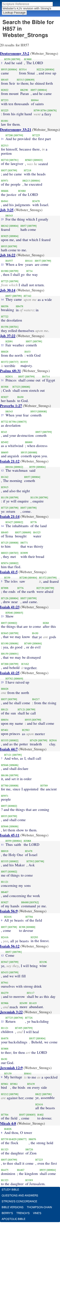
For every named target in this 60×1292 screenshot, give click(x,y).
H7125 (4, 542)
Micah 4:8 (8, 1123)
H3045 (4, 633)
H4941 (4, 201)
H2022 (4, 90)
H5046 (9, 613)
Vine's (37, 1213)
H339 (7, 577)
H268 (46, 623)
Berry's (7, 1213)
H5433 (4, 972)
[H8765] (13, 553)
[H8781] (13, 160)
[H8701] (13, 327)
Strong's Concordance (19, 1201)
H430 (20, 397)
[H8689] (29, 79)
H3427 (9, 522)
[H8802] (18, 467)
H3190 (4, 643)
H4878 (4, 1038)
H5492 (4, 442)
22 (2, 264)
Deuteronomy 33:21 (15, 129)
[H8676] (52, 110)
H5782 (9, 678)
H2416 (8, 917)
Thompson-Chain (39, 1207)
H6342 (4, 226)
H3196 (43, 962)
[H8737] (13, 362)
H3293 (34, 937)
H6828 (4, 351)
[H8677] (22, 1139)
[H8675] (22, 421)
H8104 (9, 467)
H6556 (4, 306)
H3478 (36, 201)
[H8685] (18, 613)
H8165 (4, 79)
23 (2, 616)
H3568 (4, 387)
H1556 (4, 327)
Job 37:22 (7, 335)
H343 (4, 432)
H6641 (28, 1073)
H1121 (4, 882)
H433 (27, 351)
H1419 (33, 1003)
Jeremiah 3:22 (11, 1012)
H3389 (29, 1180)
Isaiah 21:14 (10, 516)
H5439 (31, 1084)
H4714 (46, 376)
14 (2, 299)
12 (2, 470)
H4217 (36, 699)
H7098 (4, 588)
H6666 (4, 191)
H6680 (25, 902)
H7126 (4, 598)
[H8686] (25, 387)
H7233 (4, 100)
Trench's (23, 1213)
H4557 (9, 261)
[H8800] (42, 411)
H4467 (20, 1170)
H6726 (29, 1149)
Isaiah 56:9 (9, 911)
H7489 (28, 643)
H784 (43, 110)
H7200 (9, 135)
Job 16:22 (7, 255)
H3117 (30, 993)
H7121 (21, 709)
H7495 (18, 1028)
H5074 (4, 563)
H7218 (27, 170)
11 (2, 844)
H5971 (4, 180)
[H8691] (13, 653)
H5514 (22, 69)
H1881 (4, 121)
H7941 (4, 982)
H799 (37, 110)
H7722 (4, 316)
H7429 (33, 740)
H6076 (32, 1139)
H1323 (4, 1149)
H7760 (4, 785)
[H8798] (43, 497)
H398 (22, 927)
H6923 (4, 553)
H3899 (24, 553)
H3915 (4, 487)
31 (2, 380)
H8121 (4, 709)
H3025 (4, 236)
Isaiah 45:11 (10, 835)
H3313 (20, 79)
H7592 (30, 861)
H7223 (39, 1159)
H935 (4, 69)
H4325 (37, 532)
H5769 (44, 785)
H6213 (26, 180)
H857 (34, 90)
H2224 (40, 69)
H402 (40, 1114)
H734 (29, 271)
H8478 (19, 306)
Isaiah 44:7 (9, 749)
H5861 (4, 1084)
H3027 (4, 397)
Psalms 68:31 (10, 370)
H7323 (16, 387)
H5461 (4, 730)
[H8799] (15, 59)
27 (2, 415)
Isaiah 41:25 (10, 672)
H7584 (12, 421)
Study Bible (10, 1189)
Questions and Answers (20, 1195)
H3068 (28, 59)
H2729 (40, 588)
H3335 (4, 740)
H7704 (29, 917)
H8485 (4, 532)
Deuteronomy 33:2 (14, 53)
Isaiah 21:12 (10, 461)
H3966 (4, 1003)
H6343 (9, 215)
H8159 (4, 653)
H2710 (4, 160)
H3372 (4, 362)
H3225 (4, 110)
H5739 (4, 1139)
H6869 (28, 442)
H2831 (9, 376)
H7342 (27, 296)
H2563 (26, 730)
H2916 (53, 740)
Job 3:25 (7, 210)
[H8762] (34, 902)
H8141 (29, 261)
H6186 (4, 775)
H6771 (24, 542)
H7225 (36, 135)
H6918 (4, 851)
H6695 (4, 452)
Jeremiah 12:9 (11, 1067)
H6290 (24, 90)
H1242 (4, 477)
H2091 (9, 341)
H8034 (4, 720)
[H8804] (12, 69)
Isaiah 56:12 (10, 946)
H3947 (4, 962)
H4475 (4, 1170)
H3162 (25, 664)
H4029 (12, 1139)
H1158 (4, 497)
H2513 (4, 145)
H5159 (8, 1073)
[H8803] (38, 160)
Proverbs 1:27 (11, 405)
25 (2, 219)
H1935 (24, 362)
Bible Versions (13, 1207)
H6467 (4, 892)
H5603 (28, 160)
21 (2, 138)
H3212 (4, 1094)
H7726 (28, 1018)
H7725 (4, 281)
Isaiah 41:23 (10, 607)
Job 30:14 (7, 290)
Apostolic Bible (13, 1219)
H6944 (34, 100)
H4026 (8, 1129)
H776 (33, 522)
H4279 (4, 993)
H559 (7, 59)
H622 (38, 1094)
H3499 (23, 1003)
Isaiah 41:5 (9, 572)
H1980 (4, 271)
